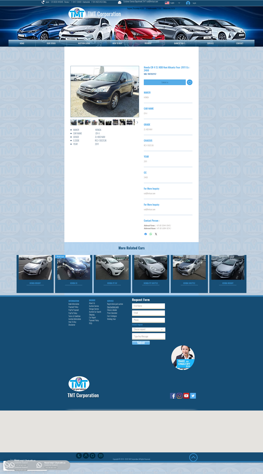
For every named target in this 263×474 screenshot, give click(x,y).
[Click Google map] (92, 456)
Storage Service (94, 309)
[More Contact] (85, 456)
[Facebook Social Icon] (173, 396)
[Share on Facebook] (145, 234)
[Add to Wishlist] (189, 83)
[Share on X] (156, 234)
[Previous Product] (12, 274)
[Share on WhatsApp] (150, 234)
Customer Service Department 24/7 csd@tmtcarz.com (140, 1)
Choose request (137, 325)
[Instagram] (179, 396)
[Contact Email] (100, 456)
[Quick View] (35, 268)
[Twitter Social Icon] (193, 396)
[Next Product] (250, 274)
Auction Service (94, 306)
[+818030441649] (78, 456)
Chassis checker (112, 310)
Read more (74, 147)
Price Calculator (112, 313)
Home (73, 56)
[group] (131, 274)
